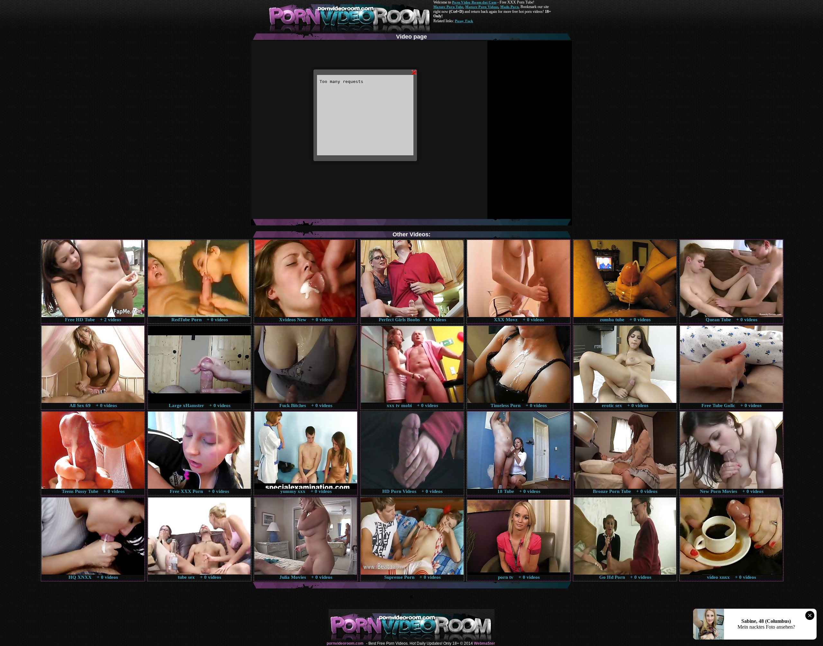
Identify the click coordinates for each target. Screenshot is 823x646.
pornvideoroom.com (345, 643)
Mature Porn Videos (481, 7)
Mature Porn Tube (448, 7)
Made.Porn (509, 7)
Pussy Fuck (464, 21)
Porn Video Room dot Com (474, 2)
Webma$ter (484, 643)
